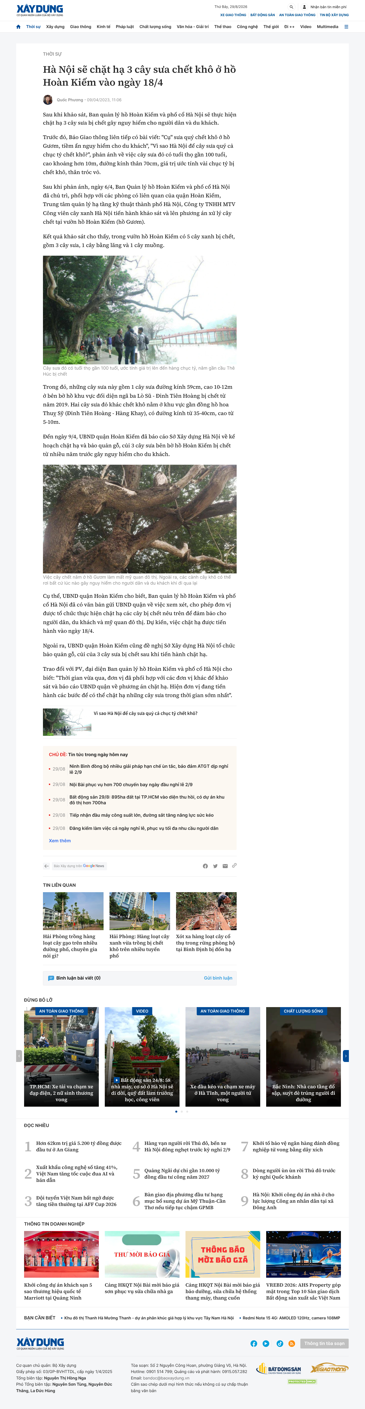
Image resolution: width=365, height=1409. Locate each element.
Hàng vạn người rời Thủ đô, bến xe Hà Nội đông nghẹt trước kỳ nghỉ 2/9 (187, 1146)
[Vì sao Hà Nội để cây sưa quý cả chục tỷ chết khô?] (67, 722)
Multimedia (327, 26)
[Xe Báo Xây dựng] (329, 1367)
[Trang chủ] (18, 27)
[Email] (225, 866)
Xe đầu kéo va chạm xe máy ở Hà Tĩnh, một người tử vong (223, 1093)
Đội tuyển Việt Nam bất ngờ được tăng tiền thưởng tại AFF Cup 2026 (76, 1201)
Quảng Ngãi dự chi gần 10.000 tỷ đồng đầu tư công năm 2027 (182, 1173)
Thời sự (33, 26)
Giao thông (80, 26)
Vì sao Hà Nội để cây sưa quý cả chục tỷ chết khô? (145, 713)
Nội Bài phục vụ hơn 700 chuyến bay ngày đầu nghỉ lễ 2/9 (131, 784)
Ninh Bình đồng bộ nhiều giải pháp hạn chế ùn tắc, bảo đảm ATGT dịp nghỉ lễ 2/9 (149, 769)
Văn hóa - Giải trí (193, 26)
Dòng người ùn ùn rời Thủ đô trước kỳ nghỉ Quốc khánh (294, 1173)
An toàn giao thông (297, 15)
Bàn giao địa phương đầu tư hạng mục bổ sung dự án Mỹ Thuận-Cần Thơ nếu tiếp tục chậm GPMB (185, 1201)
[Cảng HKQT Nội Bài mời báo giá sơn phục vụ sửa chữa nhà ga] (142, 1254)
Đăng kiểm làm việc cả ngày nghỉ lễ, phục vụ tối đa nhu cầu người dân (144, 828)
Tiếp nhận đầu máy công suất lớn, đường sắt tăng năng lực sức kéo (142, 815)
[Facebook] (205, 866)
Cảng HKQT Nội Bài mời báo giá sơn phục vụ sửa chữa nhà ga (142, 1288)
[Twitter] (215, 866)
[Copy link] (234, 866)
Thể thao (222, 26)
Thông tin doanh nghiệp (54, 1224)
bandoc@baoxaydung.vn (166, 1377)
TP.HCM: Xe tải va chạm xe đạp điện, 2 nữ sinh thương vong (61, 1093)
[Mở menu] (346, 26)
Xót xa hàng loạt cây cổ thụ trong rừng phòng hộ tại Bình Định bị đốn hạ (205, 942)
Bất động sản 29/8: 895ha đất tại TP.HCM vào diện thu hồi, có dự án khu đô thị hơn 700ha (147, 800)
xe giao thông (233, 15)
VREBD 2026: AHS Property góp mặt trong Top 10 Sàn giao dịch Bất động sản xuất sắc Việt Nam (303, 1291)
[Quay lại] (46, 866)
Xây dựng (55, 26)
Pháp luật (125, 26)
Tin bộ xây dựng (334, 15)
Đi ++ (290, 26)
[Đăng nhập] (304, 7)
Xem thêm (60, 841)
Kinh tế (103, 26)
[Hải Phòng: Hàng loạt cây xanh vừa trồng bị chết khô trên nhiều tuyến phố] (140, 911)
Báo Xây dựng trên (68, 866)
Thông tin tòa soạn (324, 1343)
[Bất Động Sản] (279, 1368)
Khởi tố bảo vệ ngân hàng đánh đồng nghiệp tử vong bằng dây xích (296, 1146)
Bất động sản (263, 15)
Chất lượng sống (155, 26)
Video (305, 26)
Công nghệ (247, 26)
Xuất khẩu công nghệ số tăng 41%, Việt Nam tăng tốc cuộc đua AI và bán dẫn (76, 1173)
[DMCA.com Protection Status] (302, 1381)
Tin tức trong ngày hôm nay (98, 754)
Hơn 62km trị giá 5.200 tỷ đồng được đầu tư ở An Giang (79, 1146)
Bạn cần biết (39, 1318)
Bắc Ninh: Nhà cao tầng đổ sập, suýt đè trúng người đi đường (303, 1093)
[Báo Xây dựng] (40, 10)
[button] (176, 1112)
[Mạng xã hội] (280, 1343)
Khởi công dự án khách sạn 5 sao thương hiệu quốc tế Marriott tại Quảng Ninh (58, 1291)
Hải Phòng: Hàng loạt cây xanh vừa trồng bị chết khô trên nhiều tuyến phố (139, 946)
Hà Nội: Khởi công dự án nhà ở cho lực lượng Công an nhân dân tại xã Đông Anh (293, 1201)
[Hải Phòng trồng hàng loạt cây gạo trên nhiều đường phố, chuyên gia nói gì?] (73, 911)
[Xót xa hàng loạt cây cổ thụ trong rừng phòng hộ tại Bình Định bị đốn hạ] (206, 911)
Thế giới (271, 26)
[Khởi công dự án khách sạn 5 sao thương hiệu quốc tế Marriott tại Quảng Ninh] (61, 1254)
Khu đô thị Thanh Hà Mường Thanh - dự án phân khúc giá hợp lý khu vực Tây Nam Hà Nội (149, 1317)
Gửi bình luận (218, 978)
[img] (140, 310)
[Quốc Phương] (48, 100)
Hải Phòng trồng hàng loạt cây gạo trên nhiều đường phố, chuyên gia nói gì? (70, 946)
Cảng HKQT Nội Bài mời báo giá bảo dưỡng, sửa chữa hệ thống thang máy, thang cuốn (222, 1291)
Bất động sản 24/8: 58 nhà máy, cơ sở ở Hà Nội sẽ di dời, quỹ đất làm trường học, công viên (142, 1090)
